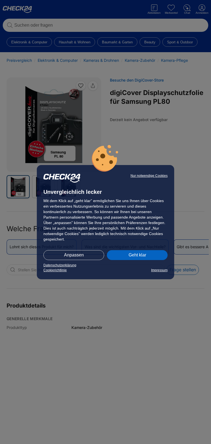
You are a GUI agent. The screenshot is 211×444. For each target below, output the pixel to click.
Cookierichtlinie (55, 270)
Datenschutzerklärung (59, 265)
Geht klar (137, 255)
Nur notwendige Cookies (149, 176)
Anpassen (74, 255)
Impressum (159, 270)
